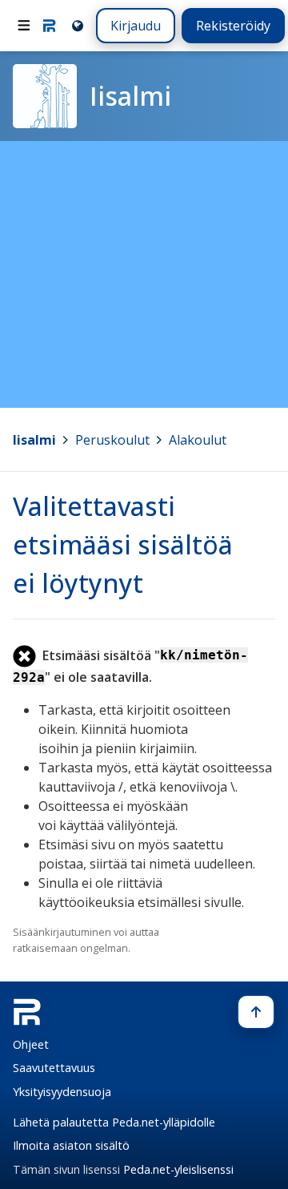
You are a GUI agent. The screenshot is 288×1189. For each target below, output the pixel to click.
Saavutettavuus (54, 1067)
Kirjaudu (135, 25)
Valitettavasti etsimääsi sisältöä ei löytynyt (123, 544)
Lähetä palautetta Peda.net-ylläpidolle (114, 1122)
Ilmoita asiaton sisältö (71, 1145)
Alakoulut (197, 440)
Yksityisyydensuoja (62, 1091)
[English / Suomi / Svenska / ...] (76, 25)
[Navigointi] (24, 25)
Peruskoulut (112, 440)
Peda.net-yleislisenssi (178, 1169)
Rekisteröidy (233, 25)
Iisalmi (34, 440)
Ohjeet (31, 1044)
